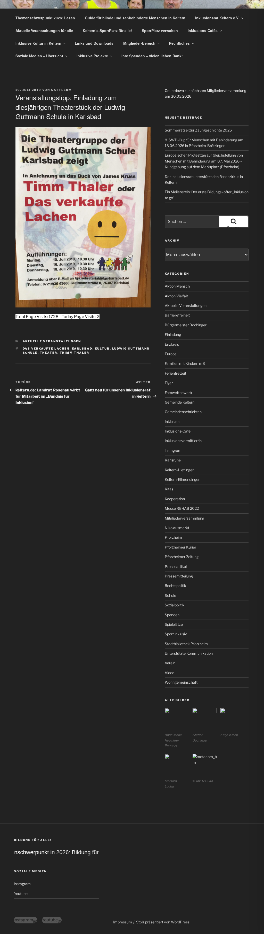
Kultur (102, 348)
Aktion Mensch (177, 286)
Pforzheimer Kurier (180, 547)
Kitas (169, 489)
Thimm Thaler (74, 352)
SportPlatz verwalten (160, 30)
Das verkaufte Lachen (46, 348)
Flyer (169, 383)
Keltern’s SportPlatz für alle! (107, 30)
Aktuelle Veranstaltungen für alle (44, 30)
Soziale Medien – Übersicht (39, 55)
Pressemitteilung (179, 576)
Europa (171, 354)
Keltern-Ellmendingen (182, 479)
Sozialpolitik (174, 605)
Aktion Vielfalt (176, 296)
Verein (170, 663)
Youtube (21, 893)
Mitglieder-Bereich (139, 43)
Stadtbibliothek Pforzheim (186, 644)
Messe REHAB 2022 (182, 508)
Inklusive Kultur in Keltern (38, 43)
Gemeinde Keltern (179, 402)
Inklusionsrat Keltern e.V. (217, 17)
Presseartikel (176, 566)
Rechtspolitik (175, 585)
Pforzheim (173, 537)
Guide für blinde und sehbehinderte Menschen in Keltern (135, 17)
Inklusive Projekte (92, 55)
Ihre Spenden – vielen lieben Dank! (152, 55)
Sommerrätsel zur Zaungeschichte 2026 (198, 130)
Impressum (122, 922)
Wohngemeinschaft (181, 682)
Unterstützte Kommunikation (189, 653)
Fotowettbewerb (178, 392)
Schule (170, 595)
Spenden (172, 615)
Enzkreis (172, 344)
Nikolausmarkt (177, 528)
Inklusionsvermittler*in (183, 440)
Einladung (173, 334)
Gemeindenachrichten (183, 412)
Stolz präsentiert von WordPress (162, 922)
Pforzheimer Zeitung (182, 556)
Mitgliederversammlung (184, 518)
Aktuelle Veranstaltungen (52, 341)
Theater (48, 352)
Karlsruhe (173, 460)
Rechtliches (179, 43)
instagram (173, 450)
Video (169, 672)
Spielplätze (174, 624)
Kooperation (175, 499)
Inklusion (172, 421)
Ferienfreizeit (175, 373)
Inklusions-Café (178, 431)
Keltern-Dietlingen (179, 470)
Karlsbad (82, 348)
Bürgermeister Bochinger (186, 325)
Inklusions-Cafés (203, 30)
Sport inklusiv (176, 634)
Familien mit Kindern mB (185, 363)
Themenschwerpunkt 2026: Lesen (45, 17)
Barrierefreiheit (177, 315)
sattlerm (61, 90)
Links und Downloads (94, 43)
